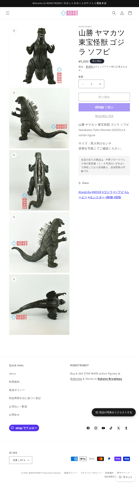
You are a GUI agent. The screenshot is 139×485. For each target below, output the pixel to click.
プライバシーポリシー (91, 473)
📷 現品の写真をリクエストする (113, 412)
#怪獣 (117, 197)
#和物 (109, 197)
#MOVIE (97, 192)
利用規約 (14, 381)
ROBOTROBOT (35, 473)
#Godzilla (85, 192)
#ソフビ (118, 192)
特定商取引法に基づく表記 (25, 398)
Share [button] (85, 183)
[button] (8, 13)
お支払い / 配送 (18, 406)
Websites (76, 379)
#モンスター (96, 197)
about (12, 373)
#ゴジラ (107, 192)
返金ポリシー (17, 390)
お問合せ (14, 414)
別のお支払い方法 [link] (104, 116)
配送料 (89, 66)
